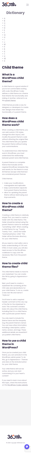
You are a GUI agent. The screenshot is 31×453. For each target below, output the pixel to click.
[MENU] (27, 5)
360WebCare (10, 4)
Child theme (6, 407)
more (4, 419)
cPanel (4, 403)
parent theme (10, 100)
